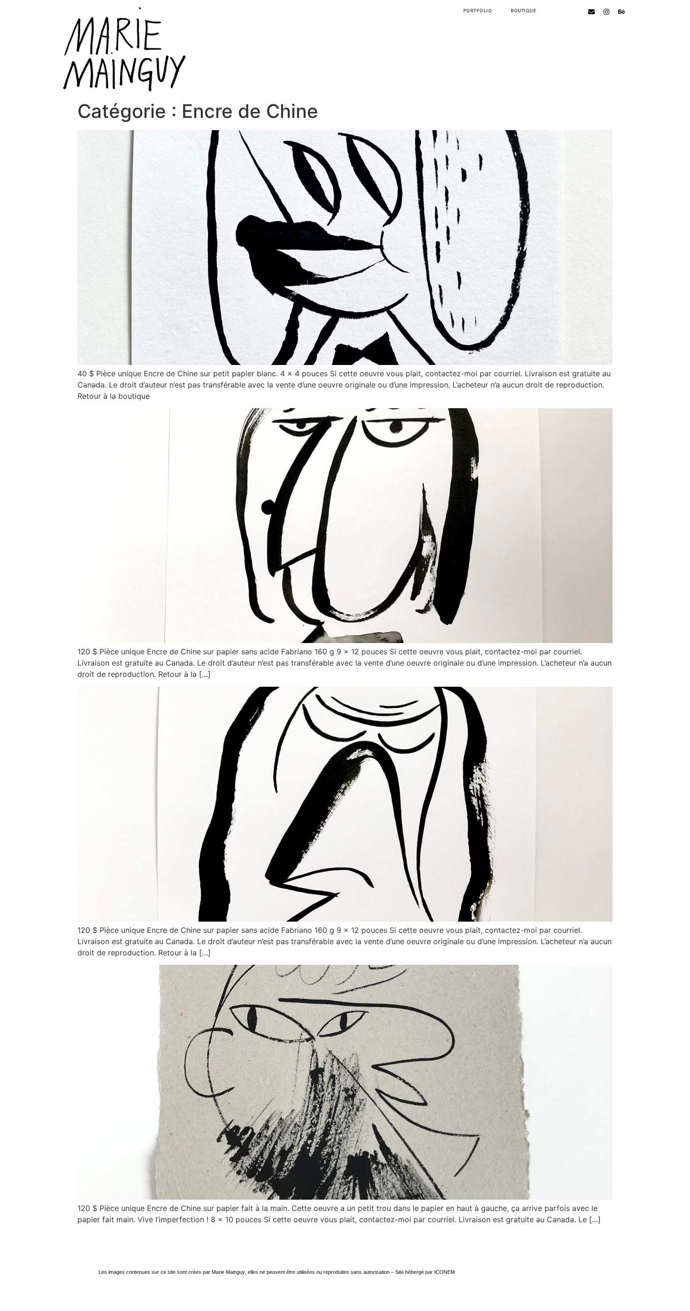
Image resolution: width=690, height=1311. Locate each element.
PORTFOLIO (477, 10)
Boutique (523, 10)
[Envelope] (591, 11)
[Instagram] (606, 11)
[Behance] (621, 11)
